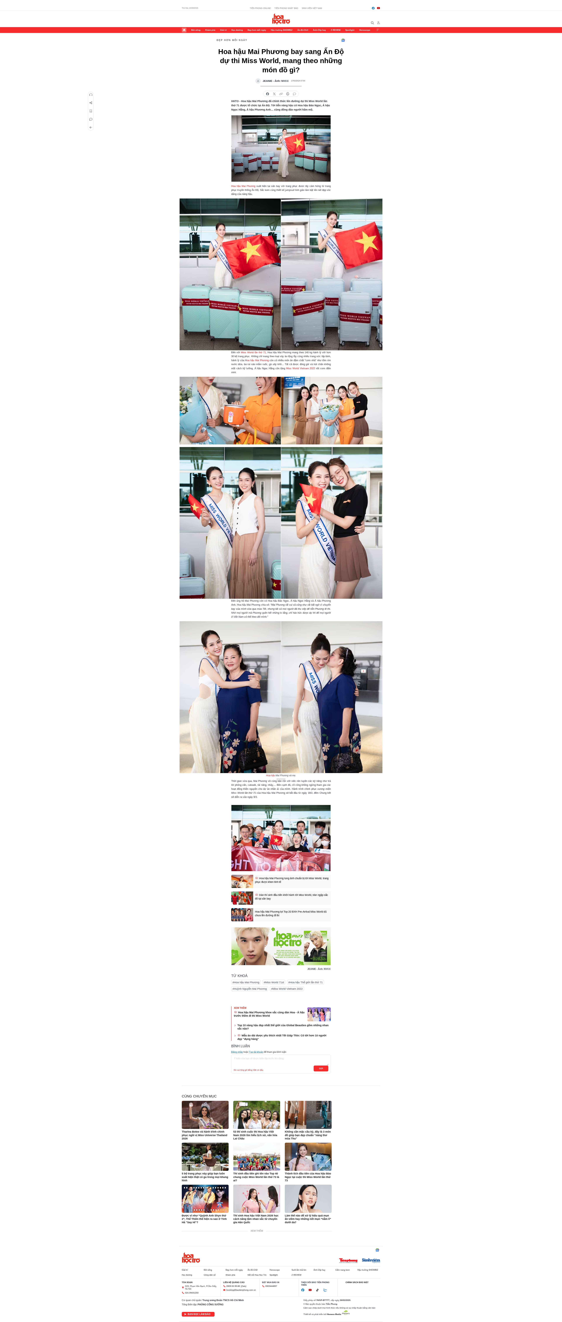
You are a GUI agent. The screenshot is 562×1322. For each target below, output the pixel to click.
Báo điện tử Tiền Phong (281, 19)
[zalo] (327, 1290)
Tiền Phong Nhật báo (286, 8)
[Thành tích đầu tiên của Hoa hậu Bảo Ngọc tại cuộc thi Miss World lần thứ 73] (308, 1157)
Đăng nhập (237, 1052)
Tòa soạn (187, 1282)
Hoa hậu (270, 775)
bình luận (294, 94)
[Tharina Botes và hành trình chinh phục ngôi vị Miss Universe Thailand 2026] (205, 1115)
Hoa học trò (191, 1258)
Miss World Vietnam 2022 (300, 368)
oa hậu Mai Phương (258, 360)
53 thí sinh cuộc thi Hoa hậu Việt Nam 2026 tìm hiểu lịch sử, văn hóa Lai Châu (255, 1135)
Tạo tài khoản (256, 1052)
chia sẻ (267, 94)
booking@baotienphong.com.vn (241, 1290)
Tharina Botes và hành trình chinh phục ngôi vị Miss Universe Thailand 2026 (204, 1135)
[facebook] (373, 8)
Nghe (91, 95)
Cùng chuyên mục (199, 1096)
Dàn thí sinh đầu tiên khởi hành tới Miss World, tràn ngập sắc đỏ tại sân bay (291, 897)
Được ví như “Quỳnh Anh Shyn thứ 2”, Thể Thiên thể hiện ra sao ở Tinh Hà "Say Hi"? (204, 1219)
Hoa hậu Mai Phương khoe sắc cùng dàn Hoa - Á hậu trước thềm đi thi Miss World (269, 1014)
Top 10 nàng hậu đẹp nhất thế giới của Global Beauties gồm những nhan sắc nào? (283, 1027)
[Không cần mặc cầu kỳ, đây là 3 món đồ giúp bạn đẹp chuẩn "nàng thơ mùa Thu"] (308, 1115)
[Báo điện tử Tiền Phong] (348, 1261)
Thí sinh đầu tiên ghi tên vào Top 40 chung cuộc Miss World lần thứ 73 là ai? (256, 1177)
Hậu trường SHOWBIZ (282, 30)
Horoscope (364, 30)
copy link (281, 94)
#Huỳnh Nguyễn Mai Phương (250, 988)
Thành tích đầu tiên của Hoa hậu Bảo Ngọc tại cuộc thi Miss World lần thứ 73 (308, 1177)
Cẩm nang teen (342, 1270)
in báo (288, 94)
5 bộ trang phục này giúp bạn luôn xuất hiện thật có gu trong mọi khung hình (205, 1177)
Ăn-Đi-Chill (302, 30)
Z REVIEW (336, 30)
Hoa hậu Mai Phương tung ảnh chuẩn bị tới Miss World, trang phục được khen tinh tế (292, 880)
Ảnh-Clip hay (319, 30)
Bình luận (91, 119)
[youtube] (378, 8)
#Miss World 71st (274, 982)
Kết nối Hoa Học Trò (257, 1275)
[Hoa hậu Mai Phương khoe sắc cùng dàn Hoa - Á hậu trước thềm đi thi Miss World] (319, 1014)
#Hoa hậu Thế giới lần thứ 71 (305, 982)
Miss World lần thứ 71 (253, 352)
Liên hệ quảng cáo (234, 1282)
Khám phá (210, 30)
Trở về (91, 127)
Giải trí (223, 30)
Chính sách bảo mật (357, 1282)
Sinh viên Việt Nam (312, 8)
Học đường (237, 30)
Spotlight (349, 30)
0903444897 (271, 1286)
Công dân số (210, 1275)
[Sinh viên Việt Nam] (371, 1261)
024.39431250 (191, 1293)
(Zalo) (243, 1286)
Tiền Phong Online (260, 8)
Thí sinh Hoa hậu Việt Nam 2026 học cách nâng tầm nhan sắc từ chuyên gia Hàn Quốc (256, 1219)
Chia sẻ (91, 103)
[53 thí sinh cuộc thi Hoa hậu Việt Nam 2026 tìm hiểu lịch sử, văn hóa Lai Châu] (256, 1115)
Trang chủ (184, 30)
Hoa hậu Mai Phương (243, 186)
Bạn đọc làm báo (199, 1314)
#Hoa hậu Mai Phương (246, 982)
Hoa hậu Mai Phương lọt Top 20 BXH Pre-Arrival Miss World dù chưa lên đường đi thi (291, 913)
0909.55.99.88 (233, 1286)
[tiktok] (319, 1290)
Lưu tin (91, 111)
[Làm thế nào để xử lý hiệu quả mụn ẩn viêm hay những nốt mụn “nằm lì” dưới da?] (308, 1199)
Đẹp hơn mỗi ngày (257, 30)
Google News (343, 40)
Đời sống (196, 30)
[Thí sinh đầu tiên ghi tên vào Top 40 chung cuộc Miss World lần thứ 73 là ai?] (256, 1157)
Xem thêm (378, 30)
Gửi (321, 1068)
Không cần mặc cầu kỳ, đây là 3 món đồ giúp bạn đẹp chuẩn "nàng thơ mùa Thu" (308, 1135)
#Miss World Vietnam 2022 (287, 988)
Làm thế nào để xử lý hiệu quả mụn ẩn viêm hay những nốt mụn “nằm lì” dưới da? (308, 1219)
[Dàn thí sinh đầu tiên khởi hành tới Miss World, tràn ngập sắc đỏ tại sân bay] (242, 898)
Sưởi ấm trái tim (299, 1270)
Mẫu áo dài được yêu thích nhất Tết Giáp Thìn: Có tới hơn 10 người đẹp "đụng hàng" (281, 1037)
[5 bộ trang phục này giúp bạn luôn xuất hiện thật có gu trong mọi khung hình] (205, 1157)
